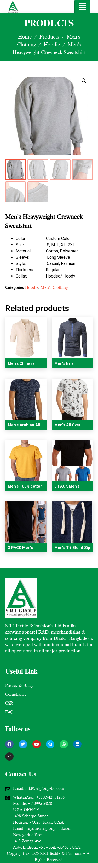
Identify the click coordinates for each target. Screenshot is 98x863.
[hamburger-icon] (82, 6)
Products (49, 37)
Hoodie (52, 44)
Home (25, 37)
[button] (84, 80)
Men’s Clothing (54, 287)
